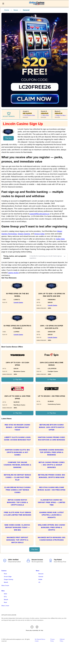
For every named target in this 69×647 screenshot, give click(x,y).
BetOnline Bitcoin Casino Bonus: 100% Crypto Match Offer (51, 427)
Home (6, 10)
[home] (37, 5)
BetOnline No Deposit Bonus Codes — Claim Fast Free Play (17, 477)
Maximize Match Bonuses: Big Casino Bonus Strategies (51, 539)
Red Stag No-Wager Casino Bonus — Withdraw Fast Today (17, 427)
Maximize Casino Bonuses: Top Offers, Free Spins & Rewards (51, 452)
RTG (5, 596)
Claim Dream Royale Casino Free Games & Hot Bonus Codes (17, 489)
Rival (5, 573)
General (40, 576)
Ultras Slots (41, 115)
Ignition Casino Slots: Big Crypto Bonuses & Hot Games (17, 452)
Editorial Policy (62, 640)
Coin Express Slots (25, 115)
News (16, 10)
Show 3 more (5, 585)
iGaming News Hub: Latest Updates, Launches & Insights (51, 515)
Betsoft (6, 582)
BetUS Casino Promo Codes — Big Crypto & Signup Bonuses (52, 464)
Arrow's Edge (8, 576)
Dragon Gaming (24, 234)
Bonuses (40, 573)
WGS (5, 594)
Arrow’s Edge (39, 234)
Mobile (40, 579)
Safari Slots (60, 239)
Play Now (8, 138)
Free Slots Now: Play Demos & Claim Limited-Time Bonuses (17, 514)
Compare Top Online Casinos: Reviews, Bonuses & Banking (17, 464)
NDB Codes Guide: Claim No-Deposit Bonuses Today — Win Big (17, 527)
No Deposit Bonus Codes (40, 640)
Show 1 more (5, 605)
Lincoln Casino (18, 302)
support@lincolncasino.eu (39, 214)
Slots (3, 590)
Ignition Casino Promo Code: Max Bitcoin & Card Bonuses (51, 438)
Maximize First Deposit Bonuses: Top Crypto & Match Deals (17, 540)
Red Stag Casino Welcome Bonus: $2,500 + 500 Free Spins (51, 488)
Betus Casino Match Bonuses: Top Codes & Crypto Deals (17, 502)
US (39, 582)
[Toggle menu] (3, 3)
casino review (13, 273)
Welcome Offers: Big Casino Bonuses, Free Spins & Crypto (51, 527)
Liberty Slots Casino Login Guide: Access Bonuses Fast (17, 438)
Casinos (3, 570)
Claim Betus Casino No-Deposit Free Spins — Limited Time (51, 502)
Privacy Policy (52, 640)
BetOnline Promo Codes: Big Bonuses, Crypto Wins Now (51, 476)
